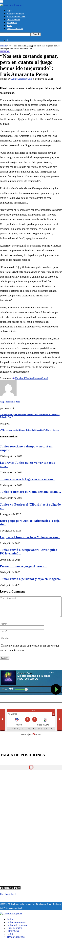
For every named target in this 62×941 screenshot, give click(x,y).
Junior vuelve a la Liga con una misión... (27, 479)
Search (36, 34)
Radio (9, 25)
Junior (9, 11)
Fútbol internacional (16, 16)
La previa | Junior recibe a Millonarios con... (30, 537)
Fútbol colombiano (15, 13)
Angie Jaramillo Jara (21, 78)
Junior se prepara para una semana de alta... (30, 491)
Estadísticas (12, 22)
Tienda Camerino (15, 28)
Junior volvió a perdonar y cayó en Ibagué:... (31, 579)
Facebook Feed (8, 894)
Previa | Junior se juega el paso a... (23, 566)
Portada (3, 45)
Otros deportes (13, 19)
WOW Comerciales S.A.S (11, 908)
